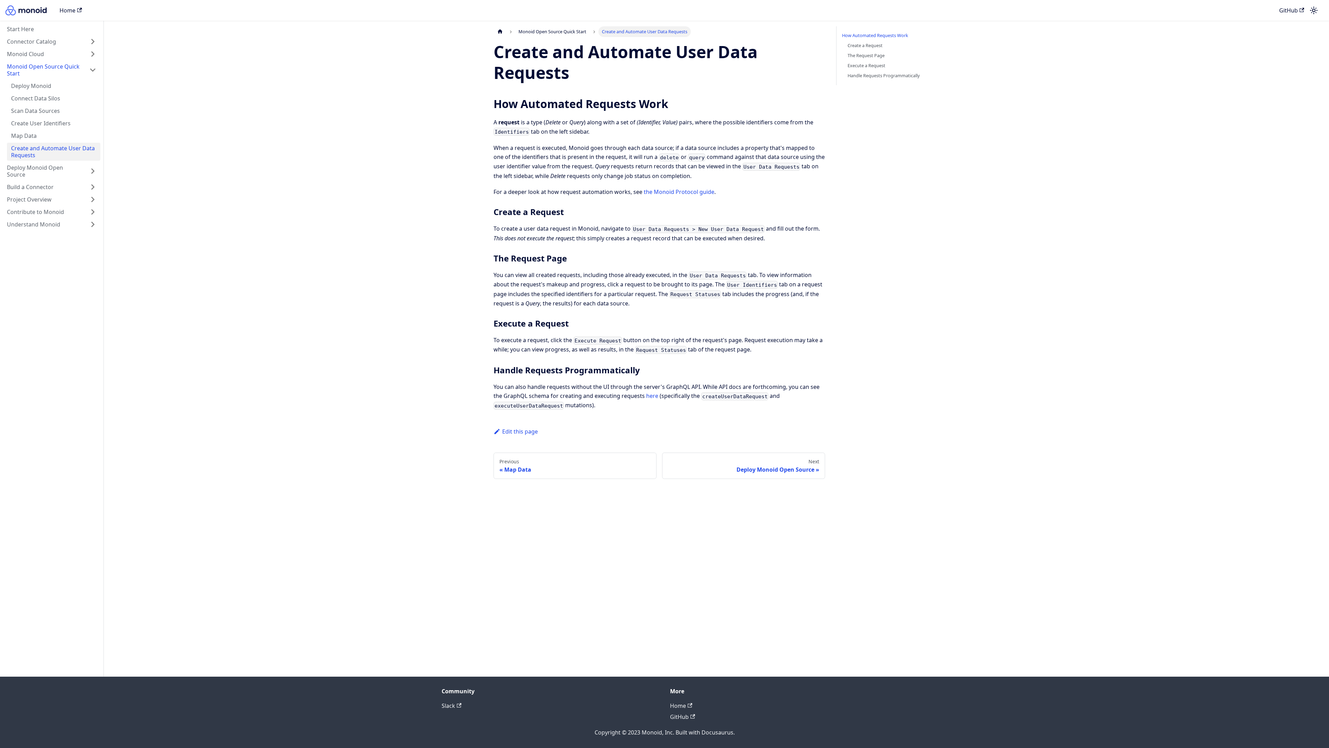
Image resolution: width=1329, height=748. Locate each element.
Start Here (20, 29)
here (652, 396)
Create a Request (865, 45)
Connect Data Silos (35, 98)
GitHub (1288, 10)
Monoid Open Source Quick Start (43, 70)
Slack (448, 706)
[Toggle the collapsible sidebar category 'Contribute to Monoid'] (92, 211)
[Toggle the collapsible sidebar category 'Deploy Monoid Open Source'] (92, 171)
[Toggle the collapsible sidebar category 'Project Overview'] (92, 199)
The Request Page (866, 55)
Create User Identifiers (41, 123)
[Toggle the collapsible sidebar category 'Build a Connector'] (92, 187)
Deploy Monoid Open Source (35, 171)
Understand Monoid (33, 224)
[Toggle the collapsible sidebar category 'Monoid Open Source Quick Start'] (92, 70)
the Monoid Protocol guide (679, 192)
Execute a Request (866, 65)
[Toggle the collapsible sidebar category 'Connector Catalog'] (92, 41)
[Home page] (500, 31)
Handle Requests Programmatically (884, 75)
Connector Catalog (31, 41)
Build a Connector (30, 187)
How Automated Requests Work (875, 35)
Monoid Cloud (25, 54)
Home (67, 10)
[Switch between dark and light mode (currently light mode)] (1313, 10)
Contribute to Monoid (35, 212)
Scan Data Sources (35, 111)
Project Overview (29, 199)
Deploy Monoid (31, 86)
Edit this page (520, 431)
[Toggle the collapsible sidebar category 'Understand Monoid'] (92, 224)
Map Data (24, 136)
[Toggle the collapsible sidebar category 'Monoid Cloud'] (92, 54)
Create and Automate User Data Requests (53, 151)
